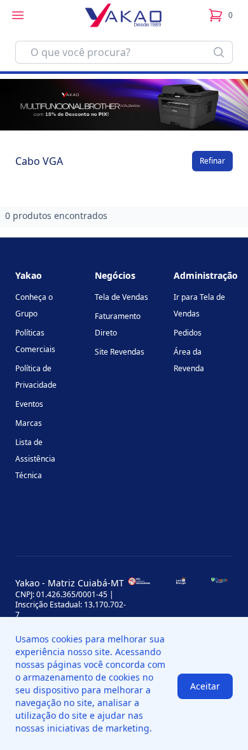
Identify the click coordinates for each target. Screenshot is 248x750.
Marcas (28, 423)
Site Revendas (119, 351)
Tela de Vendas (121, 297)
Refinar (212, 160)
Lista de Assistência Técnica (35, 459)
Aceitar (205, 686)
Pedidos (188, 332)
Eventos (29, 404)
